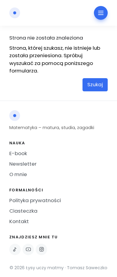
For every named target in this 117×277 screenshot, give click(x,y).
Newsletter (23, 163)
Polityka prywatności (35, 200)
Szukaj (95, 84)
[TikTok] (15, 249)
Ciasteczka (23, 210)
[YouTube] (28, 249)
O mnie (18, 174)
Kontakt (19, 221)
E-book (18, 153)
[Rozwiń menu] (101, 13)
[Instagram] (41, 249)
